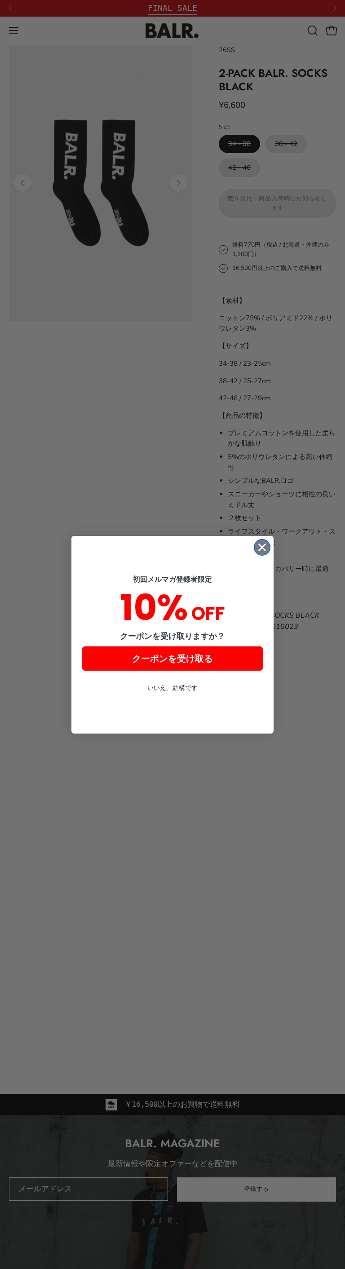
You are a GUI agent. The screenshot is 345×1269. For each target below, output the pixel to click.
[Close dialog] (262, 547)
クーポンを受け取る (172, 658)
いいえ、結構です (172, 687)
